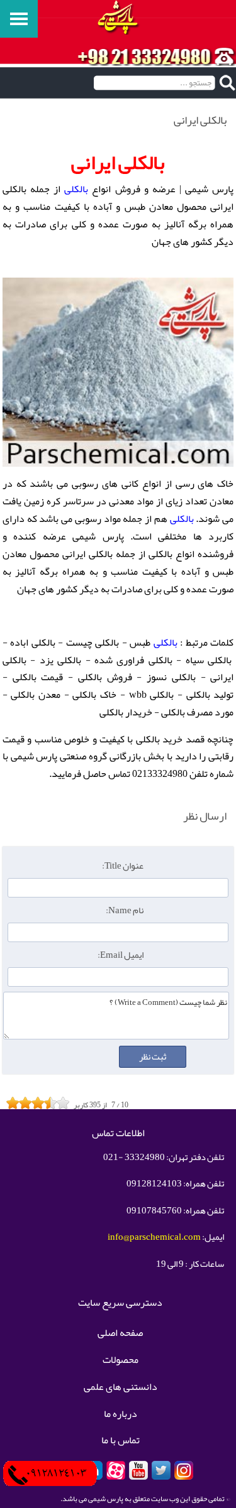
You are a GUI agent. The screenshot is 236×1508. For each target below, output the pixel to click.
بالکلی (76, 189)
